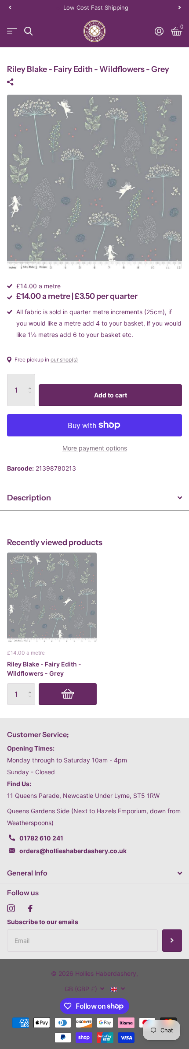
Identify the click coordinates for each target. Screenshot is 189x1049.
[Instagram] (11, 908)
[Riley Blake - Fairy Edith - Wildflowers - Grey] (52, 597)
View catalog (12, 31)
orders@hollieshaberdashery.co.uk (73, 850)
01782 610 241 (41, 838)
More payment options (94, 448)
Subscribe (172, 940)
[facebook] (30, 908)
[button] (9, 7)
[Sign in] (159, 31)
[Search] (28, 31)
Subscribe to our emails (42, 921)
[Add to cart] (68, 694)
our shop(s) (64, 359)
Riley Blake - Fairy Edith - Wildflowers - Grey (44, 668)
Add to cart (110, 395)
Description (29, 498)
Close (94, 873)
